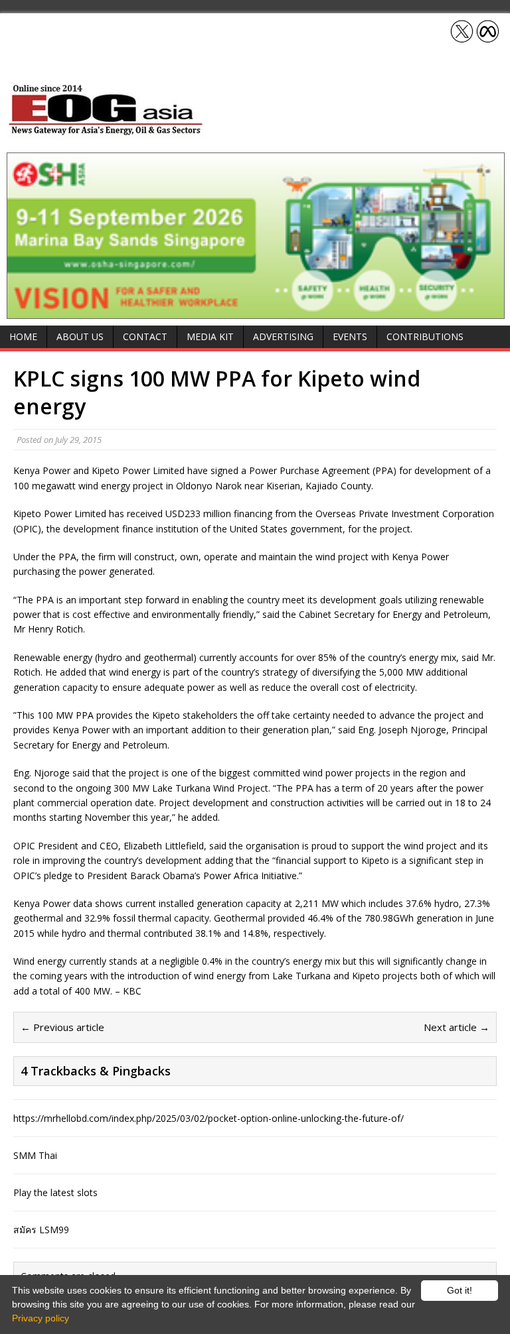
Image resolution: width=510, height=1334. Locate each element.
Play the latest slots (55, 1192)
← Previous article (62, 1027)
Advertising (283, 336)
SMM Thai (35, 1155)
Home (23, 336)
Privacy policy (40, 1318)
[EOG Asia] (106, 131)
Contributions (425, 336)
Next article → (456, 1027)
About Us (80, 336)
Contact (145, 336)
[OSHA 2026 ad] (256, 311)
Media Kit (210, 336)
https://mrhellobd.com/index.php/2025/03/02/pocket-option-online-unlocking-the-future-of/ (208, 1118)
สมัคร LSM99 (41, 1229)
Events (350, 336)
